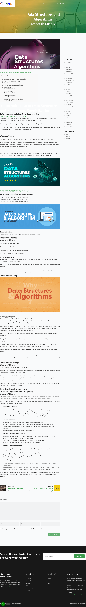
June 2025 (68, 87)
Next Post (42, 488)
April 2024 (68, 118)
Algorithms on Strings (10, 95)
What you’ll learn (8, 82)
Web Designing (31, 588)
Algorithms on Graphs (10, 92)
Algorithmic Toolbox (10, 88)
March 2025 (68, 93)
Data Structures (9, 91)
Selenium (29, 581)
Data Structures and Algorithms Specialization (15, 79)
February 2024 (69, 122)
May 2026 (68, 65)
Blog (30, 72)
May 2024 (68, 115)
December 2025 (70, 73)
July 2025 (68, 85)
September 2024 (70, 107)
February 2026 (69, 69)
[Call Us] (3, 604)
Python (29, 578)
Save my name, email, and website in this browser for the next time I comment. (25, 529)
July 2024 (68, 111)
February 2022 (69, 126)
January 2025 (69, 98)
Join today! (7, 586)
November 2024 (69, 102)
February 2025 (69, 96)
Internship (74, 4)
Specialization (7, 87)
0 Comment (24, 72)
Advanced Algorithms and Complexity (14, 99)
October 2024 (69, 104)
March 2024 (68, 120)
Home (38, 4)
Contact (82, 4)
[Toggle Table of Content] (35, 76)
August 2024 (69, 109)
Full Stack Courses (62, 4)
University (68, 138)
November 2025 (69, 76)
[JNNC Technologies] (6, 4)
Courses (52, 4)
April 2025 (68, 91)
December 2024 (70, 100)
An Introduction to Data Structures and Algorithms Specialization (19, 78)
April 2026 (68, 67)
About (45, 4)
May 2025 (68, 89)
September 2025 (70, 80)
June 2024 (68, 113)
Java (28, 583)
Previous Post (15, 487)
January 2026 (69, 71)
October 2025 (69, 78)
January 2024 (69, 124)
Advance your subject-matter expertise (13, 85)
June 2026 (68, 62)
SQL (28, 585)
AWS (28, 590)
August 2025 (69, 82)
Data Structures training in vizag (12, 81)
